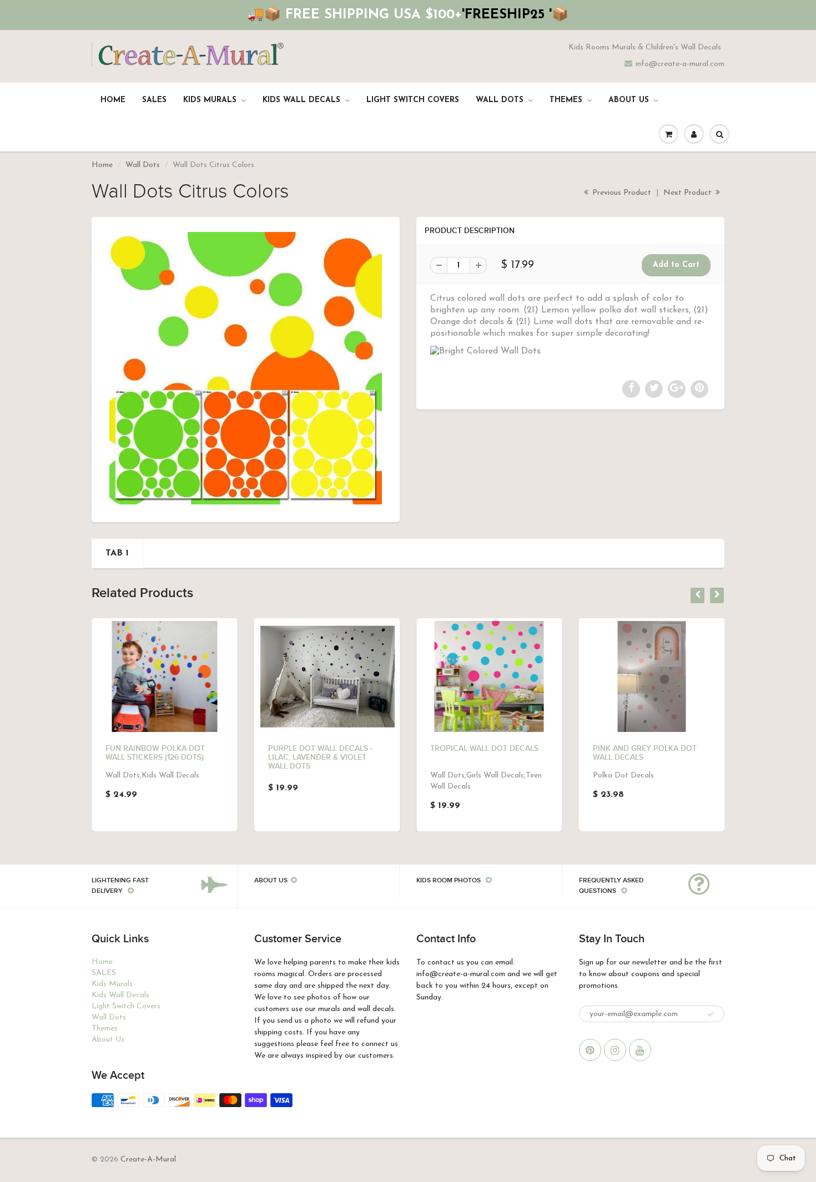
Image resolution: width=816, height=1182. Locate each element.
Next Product (688, 193)
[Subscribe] (710, 1014)
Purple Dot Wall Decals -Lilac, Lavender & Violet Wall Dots (320, 757)
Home (112, 100)
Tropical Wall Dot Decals (484, 748)
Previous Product (620, 193)
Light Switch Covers (412, 100)
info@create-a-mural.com (680, 64)
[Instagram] (615, 1050)
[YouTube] (640, 1050)
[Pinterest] (590, 1050)
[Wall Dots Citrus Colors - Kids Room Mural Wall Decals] (245, 368)
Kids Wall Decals (301, 100)
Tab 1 (117, 553)
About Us (628, 100)
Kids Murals (209, 100)
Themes (566, 100)
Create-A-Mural (148, 1159)
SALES (154, 100)
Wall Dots (499, 100)
